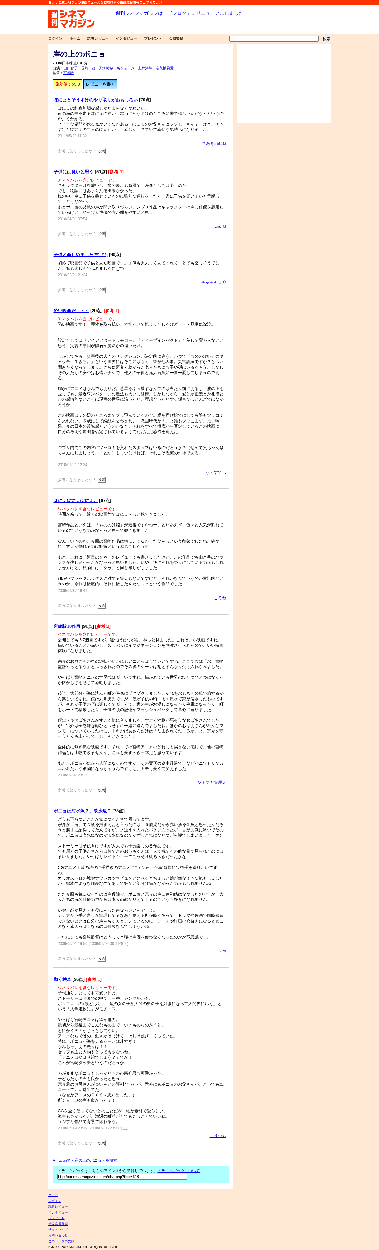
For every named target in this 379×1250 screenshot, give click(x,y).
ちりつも (218, 1135)
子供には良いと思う (74, 171)
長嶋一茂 (88, 68)
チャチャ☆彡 (213, 282)
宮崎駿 (68, 73)
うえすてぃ (215, 472)
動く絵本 (62, 979)
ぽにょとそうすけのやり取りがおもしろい (96, 99)
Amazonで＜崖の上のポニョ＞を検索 (85, 1160)
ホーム (75, 38)
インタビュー (126, 38)
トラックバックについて (179, 1171)
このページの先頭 (61, 1241)
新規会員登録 (58, 1224)
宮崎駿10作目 (67, 626)
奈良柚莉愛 (165, 68)
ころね (220, 598)
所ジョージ (125, 68)
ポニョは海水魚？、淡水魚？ (82, 810)
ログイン (55, 38)
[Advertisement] (284, 84)
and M (220, 226)
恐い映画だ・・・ (71, 310)
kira (222, 951)
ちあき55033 (214, 143)
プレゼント (153, 38)
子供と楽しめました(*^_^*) (81, 254)
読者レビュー (98, 38)
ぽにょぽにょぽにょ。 (76, 500)
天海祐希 (106, 68)
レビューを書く (100, 84)
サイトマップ (58, 1229)
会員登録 (176, 38)
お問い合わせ (58, 1235)
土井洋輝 (145, 68)
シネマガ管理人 (211, 782)
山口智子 (70, 68)
